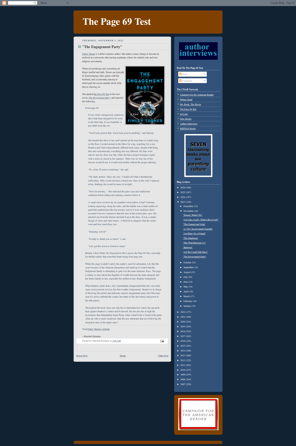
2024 (183, 197)
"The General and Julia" (194, 224)
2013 (183, 355)
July (185, 276)
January (187, 305)
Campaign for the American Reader (197, 94)
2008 (183, 379)
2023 (183, 201)
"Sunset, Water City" (193, 214)
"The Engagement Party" (194, 256)
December (188, 206)
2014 (183, 350)
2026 (183, 187)
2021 (183, 316)
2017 (183, 336)
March (186, 296)
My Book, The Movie (190, 104)
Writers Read (186, 99)
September (188, 267)
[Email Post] (161, 340)
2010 (183, 369)
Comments (186, 80)
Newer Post (81, 355)
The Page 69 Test (117, 21)
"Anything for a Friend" (194, 233)
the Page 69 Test (101, 94)
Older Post (163, 355)
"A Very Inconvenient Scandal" (198, 228)
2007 (183, 384)
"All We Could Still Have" (195, 251)
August (187, 272)
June (185, 281)
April (186, 291)
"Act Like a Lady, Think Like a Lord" (200, 219)
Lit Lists (184, 113)
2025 (183, 192)
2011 (183, 365)
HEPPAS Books (188, 128)
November (188, 210)
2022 (183, 311)
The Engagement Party (99, 97)
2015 (183, 345)
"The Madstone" (191, 238)
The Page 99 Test (188, 109)
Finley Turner (88, 53)
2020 (183, 321)
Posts (184, 74)
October (187, 262)
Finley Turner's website (98, 329)
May (185, 286)
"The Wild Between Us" (194, 242)
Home (123, 355)
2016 (183, 340)
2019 (183, 326)
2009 (183, 374)
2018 (183, 331)
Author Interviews (189, 123)
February (188, 301)
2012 (183, 360)
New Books (185, 118)
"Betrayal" (188, 247)
